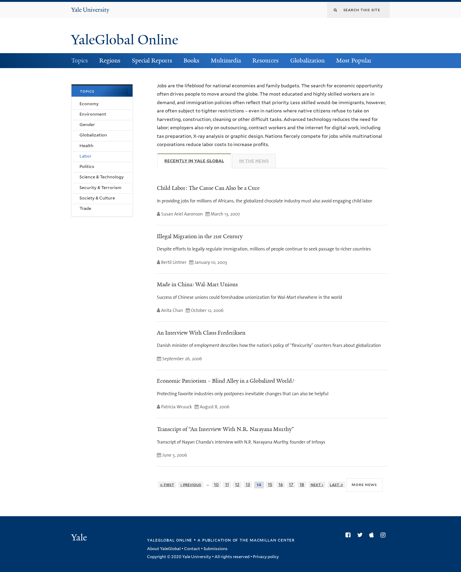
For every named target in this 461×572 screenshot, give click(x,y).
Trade (85, 208)
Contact (192, 548)
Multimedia (226, 60)
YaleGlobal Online (124, 40)
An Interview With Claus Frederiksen (201, 332)
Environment (93, 114)
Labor (86, 156)
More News (364, 484)
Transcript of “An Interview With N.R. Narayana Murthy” (225, 429)
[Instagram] (384, 535)
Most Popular (354, 60)
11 (227, 484)
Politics (87, 166)
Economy (89, 103)
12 (237, 484)
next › (317, 484)
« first (167, 484)
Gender (87, 124)
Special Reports (152, 60)
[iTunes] (372, 535)
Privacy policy (266, 556)
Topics (79, 60)
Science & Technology (102, 176)
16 (281, 484)
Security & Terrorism (100, 187)
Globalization (307, 60)
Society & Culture (97, 198)
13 (248, 484)
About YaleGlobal (164, 548)
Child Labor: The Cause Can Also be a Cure (208, 188)
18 (302, 484)
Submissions (216, 548)
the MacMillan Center (267, 540)
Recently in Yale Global (197, 160)
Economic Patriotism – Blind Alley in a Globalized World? (225, 380)
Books (191, 60)
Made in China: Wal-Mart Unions (197, 284)
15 (270, 484)
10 (216, 484)
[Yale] (79, 538)
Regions (109, 60)
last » (336, 484)
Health (86, 145)
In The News (254, 160)
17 (291, 484)
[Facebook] (349, 535)
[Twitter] (361, 535)
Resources (265, 60)
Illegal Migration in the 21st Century (200, 236)
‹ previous (190, 484)
